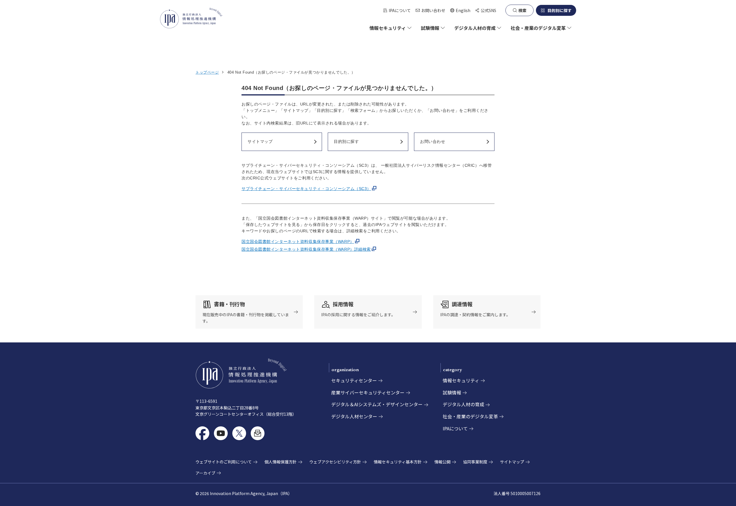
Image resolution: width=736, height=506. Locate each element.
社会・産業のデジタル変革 (470, 416)
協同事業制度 (475, 462)
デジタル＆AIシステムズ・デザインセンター (377, 404)
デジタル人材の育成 (463, 404)
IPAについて (400, 10)
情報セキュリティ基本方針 (398, 462)
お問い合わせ (433, 10)
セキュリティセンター (354, 380)
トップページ (207, 72)
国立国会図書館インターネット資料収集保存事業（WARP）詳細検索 (306, 249)
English (460, 10)
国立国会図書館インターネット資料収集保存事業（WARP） (297, 241)
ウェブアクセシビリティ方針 (335, 462)
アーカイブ (205, 473)
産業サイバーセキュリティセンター (368, 392)
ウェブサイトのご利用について (223, 462)
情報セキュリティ (461, 380)
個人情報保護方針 (280, 462)
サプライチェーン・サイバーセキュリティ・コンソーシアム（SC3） (306, 188)
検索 (522, 10)
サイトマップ (512, 462)
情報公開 (442, 462)
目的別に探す (559, 10)
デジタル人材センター (354, 416)
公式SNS (488, 10)
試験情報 (452, 392)
